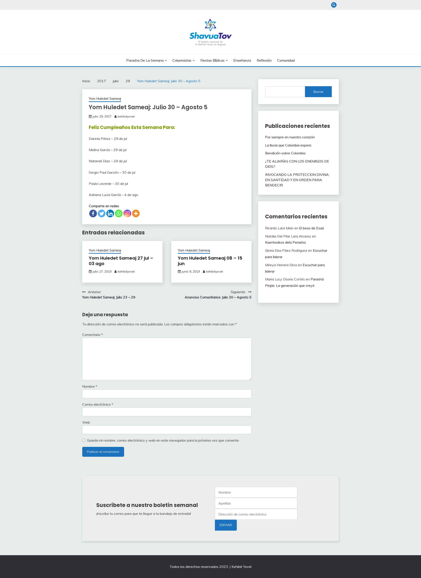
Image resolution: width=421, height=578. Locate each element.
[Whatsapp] (119, 213)
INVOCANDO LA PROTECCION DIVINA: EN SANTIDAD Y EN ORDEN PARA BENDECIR (297, 179)
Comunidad (286, 60)
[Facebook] (93, 213)
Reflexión (264, 60)
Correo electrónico (97, 404)
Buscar (318, 92)
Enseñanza (242, 60)
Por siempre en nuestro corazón (290, 137)
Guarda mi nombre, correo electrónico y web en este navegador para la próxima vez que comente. (163, 440)
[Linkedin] (110, 213)
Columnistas (181, 60)
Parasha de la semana (145, 60)
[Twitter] (101, 213)
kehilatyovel (126, 116)
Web (86, 422)
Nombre (89, 386)
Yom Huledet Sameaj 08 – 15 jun (210, 261)
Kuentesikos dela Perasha (285, 242)
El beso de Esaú (311, 228)
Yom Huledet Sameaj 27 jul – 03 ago (121, 261)
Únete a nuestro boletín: (256, 514)
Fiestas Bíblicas (212, 60)
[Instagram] (127, 213)
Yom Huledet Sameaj (105, 98)
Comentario (92, 334)
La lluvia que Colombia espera (288, 145)
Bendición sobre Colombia (285, 153)
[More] (136, 213)
